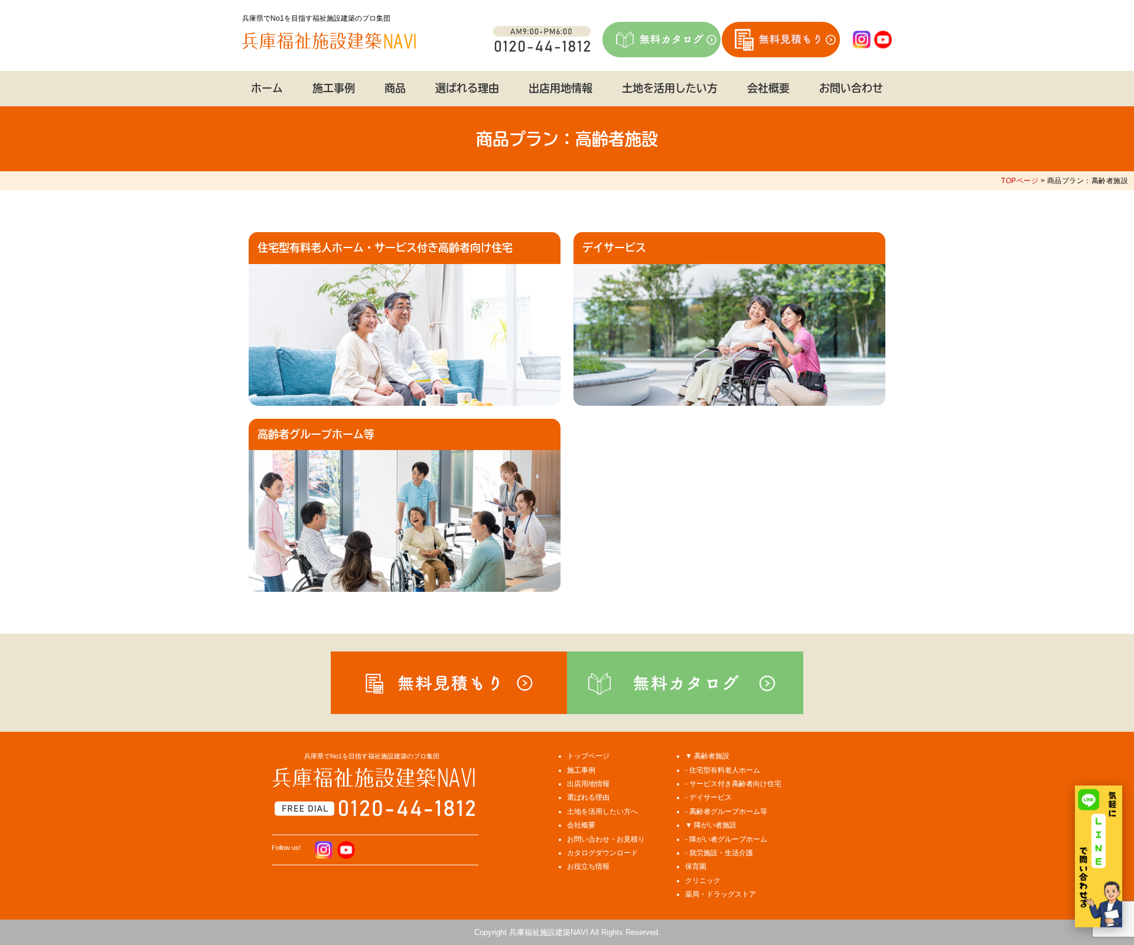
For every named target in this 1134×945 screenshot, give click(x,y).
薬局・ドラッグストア (720, 894)
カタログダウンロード (602, 853)
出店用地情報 (560, 88)
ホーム (267, 88)
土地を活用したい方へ (602, 811)
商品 (395, 88)
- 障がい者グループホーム (726, 839)
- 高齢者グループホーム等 (726, 811)
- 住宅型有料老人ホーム (722, 770)
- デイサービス (708, 797)
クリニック (703, 880)
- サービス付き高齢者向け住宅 (733, 784)
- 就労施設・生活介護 (719, 853)
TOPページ (1019, 181)
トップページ (588, 756)
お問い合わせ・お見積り (606, 839)
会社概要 (768, 88)
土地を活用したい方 (670, 88)
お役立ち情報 (588, 866)
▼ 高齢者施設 (707, 756)
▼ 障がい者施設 (711, 825)
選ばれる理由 (467, 88)
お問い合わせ (851, 88)
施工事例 (333, 88)
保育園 (695, 866)
